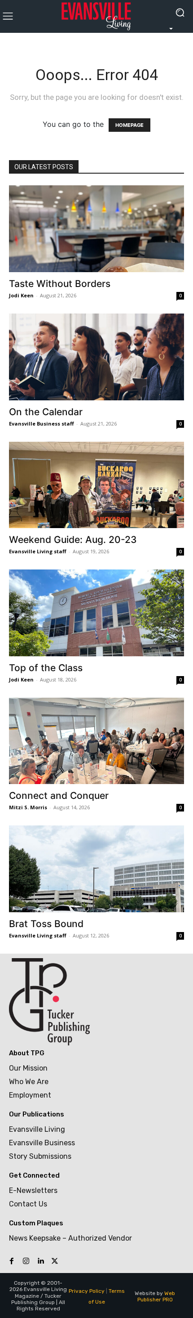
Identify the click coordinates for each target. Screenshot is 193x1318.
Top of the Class (46, 667)
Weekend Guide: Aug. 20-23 (73, 539)
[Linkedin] (40, 1261)
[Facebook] (11, 1261)
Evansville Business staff (41, 423)
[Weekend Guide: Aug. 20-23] (96, 485)
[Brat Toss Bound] (96, 868)
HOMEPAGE (129, 125)
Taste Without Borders (59, 283)
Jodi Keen (21, 295)
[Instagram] (26, 1261)
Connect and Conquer (59, 795)
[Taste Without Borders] (96, 228)
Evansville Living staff (37, 551)
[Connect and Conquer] (96, 741)
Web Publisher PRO (156, 1296)
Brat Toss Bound (46, 923)
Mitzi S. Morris (28, 807)
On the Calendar (46, 411)
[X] (55, 1261)
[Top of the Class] (96, 612)
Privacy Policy (87, 1291)
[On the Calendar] (96, 357)
